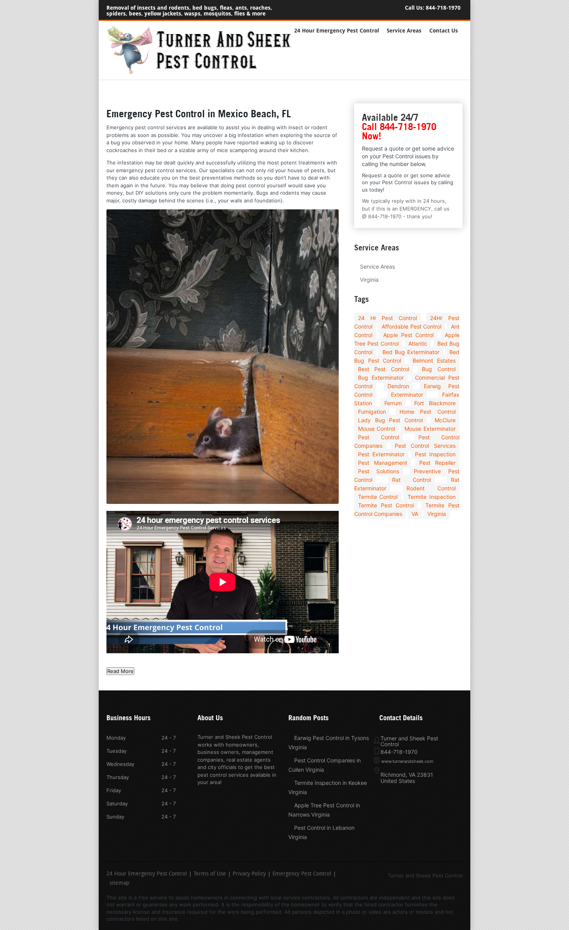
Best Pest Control (383, 369)
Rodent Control (430, 488)
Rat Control (411, 479)
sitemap (119, 883)
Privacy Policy (249, 874)
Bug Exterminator (381, 377)
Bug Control (438, 369)
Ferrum (393, 403)
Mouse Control (376, 428)
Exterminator (407, 394)
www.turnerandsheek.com (407, 761)
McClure (445, 420)
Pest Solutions (378, 471)
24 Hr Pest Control (387, 318)
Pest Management (382, 462)
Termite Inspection (431, 496)
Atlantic (417, 343)
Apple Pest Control (408, 335)
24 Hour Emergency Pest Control (336, 31)
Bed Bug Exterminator (410, 352)
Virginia (369, 279)
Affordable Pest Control (411, 326)
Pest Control (378, 437)
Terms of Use (210, 874)
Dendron (398, 386)
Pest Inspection (435, 454)
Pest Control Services (425, 445)
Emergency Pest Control (302, 874)
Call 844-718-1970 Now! (399, 131)
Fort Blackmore (434, 403)
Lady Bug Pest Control (390, 420)
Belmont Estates (434, 360)
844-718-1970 (443, 8)
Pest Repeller (437, 462)
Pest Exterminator (381, 454)
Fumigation (372, 411)
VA (414, 513)
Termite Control (378, 496)
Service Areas (404, 31)
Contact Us (443, 31)
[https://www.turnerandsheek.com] (203, 72)
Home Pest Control (427, 411)
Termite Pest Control (386, 505)
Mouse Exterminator (429, 428)
